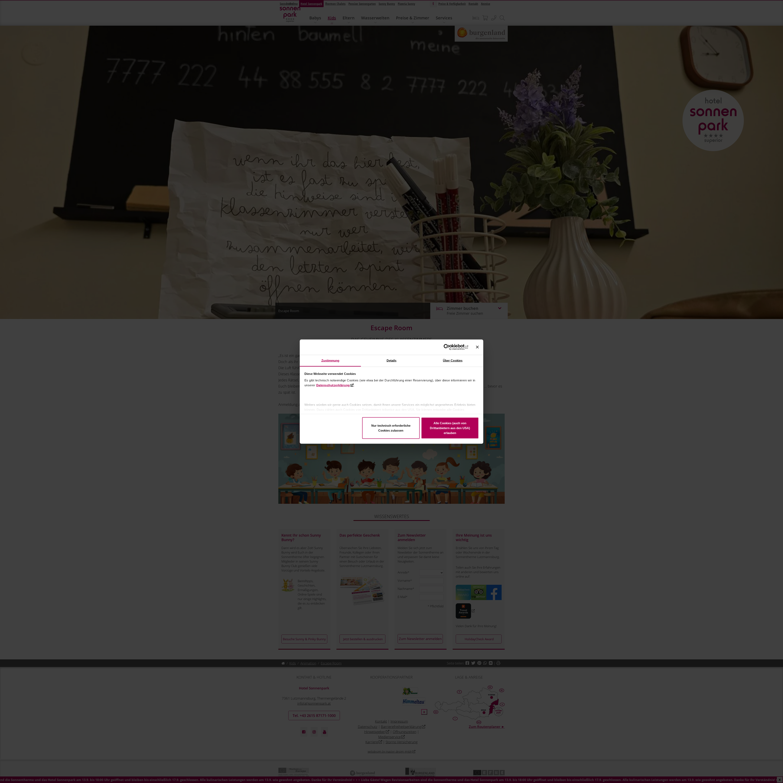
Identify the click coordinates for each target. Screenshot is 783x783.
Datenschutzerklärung (333, 385)
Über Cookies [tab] (452, 360)
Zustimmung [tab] (330, 360)
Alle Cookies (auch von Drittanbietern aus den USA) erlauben (450, 428)
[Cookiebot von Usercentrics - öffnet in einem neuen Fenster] (450, 347)
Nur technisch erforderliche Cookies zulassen (390, 428)
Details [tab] (392, 360)
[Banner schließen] (477, 347)
